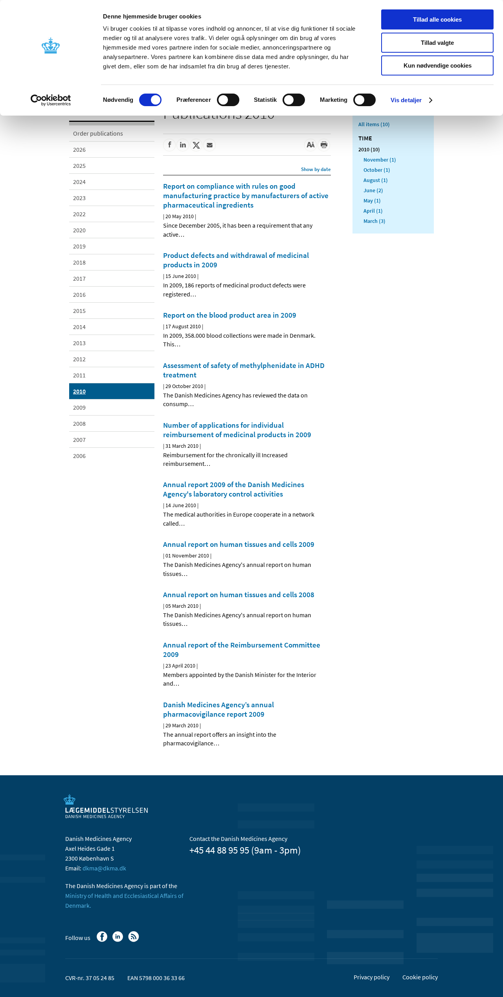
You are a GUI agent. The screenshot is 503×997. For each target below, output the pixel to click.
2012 (79, 359)
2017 (79, 278)
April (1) (373, 210)
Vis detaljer (406, 100)
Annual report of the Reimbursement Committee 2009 (241, 649)
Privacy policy (371, 977)
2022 (79, 214)
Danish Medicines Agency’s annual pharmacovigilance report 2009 (218, 709)
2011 (79, 375)
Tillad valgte (437, 42)
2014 (79, 327)
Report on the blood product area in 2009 (229, 315)
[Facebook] (102, 940)
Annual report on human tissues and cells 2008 (238, 594)
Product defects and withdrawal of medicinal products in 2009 (236, 259)
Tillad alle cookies (437, 19)
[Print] (324, 145)
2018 (79, 262)
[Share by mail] (209, 145)
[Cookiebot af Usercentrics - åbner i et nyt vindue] (51, 100)
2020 (79, 230)
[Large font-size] (310, 145)
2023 (79, 198)
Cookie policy (420, 977)
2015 (79, 311)
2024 (79, 182)
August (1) (375, 180)
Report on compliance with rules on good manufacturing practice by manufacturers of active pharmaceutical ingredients (246, 195)
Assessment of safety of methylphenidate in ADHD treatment (244, 370)
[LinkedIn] (118, 940)
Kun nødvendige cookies (438, 65)
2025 (79, 165)
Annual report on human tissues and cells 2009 (238, 544)
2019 (79, 246)
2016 (79, 294)
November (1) (379, 159)
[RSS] (134, 940)
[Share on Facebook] (169, 145)
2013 (79, 343)
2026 (79, 149)
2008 (79, 423)
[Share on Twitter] (196, 145)
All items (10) (374, 124)
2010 (79, 391)
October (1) (376, 169)
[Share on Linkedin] (182, 145)
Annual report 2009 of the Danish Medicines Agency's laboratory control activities (233, 489)
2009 (79, 407)
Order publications (98, 133)
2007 (79, 439)
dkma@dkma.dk (104, 868)
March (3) (374, 220)
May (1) (372, 200)
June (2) (373, 190)
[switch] (228, 100)
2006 (79, 456)
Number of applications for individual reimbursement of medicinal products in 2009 (237, 429)
